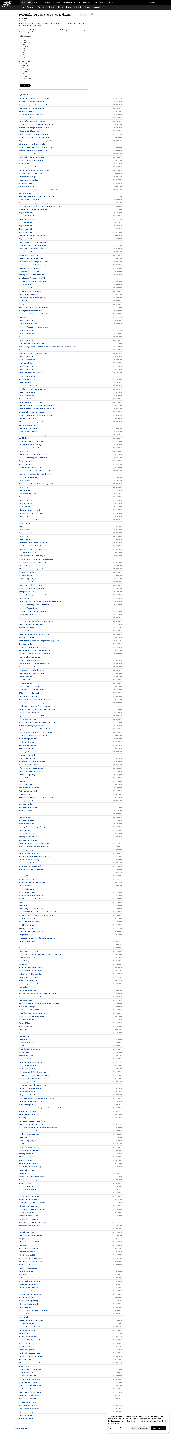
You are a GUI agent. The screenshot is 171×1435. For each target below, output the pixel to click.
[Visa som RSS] (92, 14)
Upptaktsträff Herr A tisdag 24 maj (30, 1281)
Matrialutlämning (24, 1333)
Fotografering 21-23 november (29, 1395)
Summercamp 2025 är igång (28, 177)
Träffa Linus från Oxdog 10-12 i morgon (32, 556)
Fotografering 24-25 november (29, 131)
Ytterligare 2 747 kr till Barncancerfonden (32, 1176)
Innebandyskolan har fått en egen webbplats (34, 588)
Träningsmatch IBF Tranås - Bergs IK (31, 971)
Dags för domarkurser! (26, 1343)
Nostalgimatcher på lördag (28, 1180)
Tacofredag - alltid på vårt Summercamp (32, 101)
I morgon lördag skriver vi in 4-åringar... (31, 412)
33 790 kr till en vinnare (26, 1020)
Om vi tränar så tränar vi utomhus (29, 788)
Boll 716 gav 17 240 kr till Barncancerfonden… (34, 1376)
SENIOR (36, 2)
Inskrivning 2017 (24, 1118)
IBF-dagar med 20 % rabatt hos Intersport (32, 1209)
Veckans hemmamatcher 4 (27, 333)
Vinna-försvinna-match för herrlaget (30, 445)
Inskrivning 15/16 (24, 1346)
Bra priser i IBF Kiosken (26, 778)
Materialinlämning (24, 905)
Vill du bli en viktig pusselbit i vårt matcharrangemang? (37, 938)
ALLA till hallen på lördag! (27, 1190)
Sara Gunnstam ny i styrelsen (28, 428)
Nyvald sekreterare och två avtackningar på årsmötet (36, 196)
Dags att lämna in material (27, 1297)
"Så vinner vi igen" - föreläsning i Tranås (32, 144)
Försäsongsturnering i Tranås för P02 (31, 1124)
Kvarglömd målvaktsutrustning (29, 1196)
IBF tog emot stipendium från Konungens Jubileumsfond (38, 1127)
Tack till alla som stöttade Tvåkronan (31, 520)
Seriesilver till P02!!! (25, 1039)
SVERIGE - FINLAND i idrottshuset (30, 1386)
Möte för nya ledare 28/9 (27, 1255)
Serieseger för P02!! (25, 1307)
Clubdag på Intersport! (26, 928)
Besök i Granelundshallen (27, 186)
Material (21, 902)
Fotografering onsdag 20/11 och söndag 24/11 (34, 843)
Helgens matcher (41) (26, 239)
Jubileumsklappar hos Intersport (29, 1219)
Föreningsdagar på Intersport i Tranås (31, 909)
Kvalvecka (22, 304)
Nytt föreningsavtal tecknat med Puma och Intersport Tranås (39, 1003)
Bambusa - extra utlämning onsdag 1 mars (33, 454)
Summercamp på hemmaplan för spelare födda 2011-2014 (38, 190)
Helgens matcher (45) (26, 226)
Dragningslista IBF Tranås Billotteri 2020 (32, 761)
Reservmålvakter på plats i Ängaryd (30, 585)
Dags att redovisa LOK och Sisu (29, 1379)
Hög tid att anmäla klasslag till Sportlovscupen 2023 (36, 484)
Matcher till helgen (25, 817)
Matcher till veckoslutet (26, 824)
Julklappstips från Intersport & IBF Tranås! (33, 1078)
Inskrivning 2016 (24, 1274)
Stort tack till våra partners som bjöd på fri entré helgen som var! (40, 641)
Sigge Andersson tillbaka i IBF (29, 271)
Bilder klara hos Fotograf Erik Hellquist (31, 343)
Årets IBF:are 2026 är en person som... (31, 115)
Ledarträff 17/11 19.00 (26, 1232)
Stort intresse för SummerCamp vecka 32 (32, 281)
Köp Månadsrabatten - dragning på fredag (33, 389)
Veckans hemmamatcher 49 (28, 356)
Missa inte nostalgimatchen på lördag (31, 1320)
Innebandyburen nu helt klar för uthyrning (32, 265)
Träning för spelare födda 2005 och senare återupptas (37, 709)
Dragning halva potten (26, 1291)
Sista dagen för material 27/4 (28, 1284)
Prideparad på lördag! (26, 850)
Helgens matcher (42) (26, 232)
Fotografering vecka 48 (26, 219)
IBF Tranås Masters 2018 (27, 958)
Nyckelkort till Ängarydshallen (29, 745)
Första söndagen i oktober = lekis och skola (33, 543)
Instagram (22, 1239)
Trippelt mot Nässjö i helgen (28, 1382)
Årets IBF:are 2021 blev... (27, 680)
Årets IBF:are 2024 (25, 284)
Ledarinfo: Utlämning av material (29, 657)
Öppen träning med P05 (26, 879)
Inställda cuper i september (28, 758)
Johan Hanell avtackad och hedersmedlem (33, 549)
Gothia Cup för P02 (25, 1059)
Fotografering (23, 935)
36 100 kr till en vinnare (26, 1212)
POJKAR (46, 2)
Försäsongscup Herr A (26, 863)
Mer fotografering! (25, 1229)
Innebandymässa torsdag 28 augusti (31, 160)
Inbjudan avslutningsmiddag (28, 1301)
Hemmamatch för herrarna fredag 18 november (34, 1222)
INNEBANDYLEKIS (84, 2)
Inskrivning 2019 (24, 876)
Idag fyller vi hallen (25, 490)
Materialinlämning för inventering (29, 696)
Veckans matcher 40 (25, 539)
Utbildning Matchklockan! (27, 1265)
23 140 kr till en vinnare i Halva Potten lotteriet (34, 899)
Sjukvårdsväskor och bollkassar (29, 1353)
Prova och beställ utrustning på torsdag (32, 252)
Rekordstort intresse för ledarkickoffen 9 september (36, 409)
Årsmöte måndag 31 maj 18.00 (29, 686)
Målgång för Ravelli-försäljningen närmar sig (33, 134)
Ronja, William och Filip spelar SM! (30, 974)
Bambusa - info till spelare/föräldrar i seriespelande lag (37, 471)
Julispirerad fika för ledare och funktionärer (33, 209)
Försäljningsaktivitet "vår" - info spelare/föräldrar (35, 314)
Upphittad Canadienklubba (28, 1337)
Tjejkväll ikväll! (23, 1317)
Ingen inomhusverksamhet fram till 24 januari (33, 716)
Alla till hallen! (23, 438)
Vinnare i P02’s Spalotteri (27, 1069)
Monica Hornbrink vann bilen (28, 180)
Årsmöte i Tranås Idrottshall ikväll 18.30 (32, 771)
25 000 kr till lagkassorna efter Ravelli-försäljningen (36, 124)
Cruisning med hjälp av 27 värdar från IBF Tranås (35, 105)
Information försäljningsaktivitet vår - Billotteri (34, 128)
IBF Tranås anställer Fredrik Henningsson (32, 1013)
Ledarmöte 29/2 (24, 1314)
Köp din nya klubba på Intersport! (30, 1134)
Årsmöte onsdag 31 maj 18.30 (29, 431)
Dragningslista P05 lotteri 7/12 (29, 837)
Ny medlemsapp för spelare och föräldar (32, 278)
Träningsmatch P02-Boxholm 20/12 (30, 1062)
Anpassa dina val (114, 1428)
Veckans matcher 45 (25, 516)
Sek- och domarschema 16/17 (29, 1242)
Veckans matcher (24, 480)
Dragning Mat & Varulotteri (27, 572)
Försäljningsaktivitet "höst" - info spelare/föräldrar (35, 386)
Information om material (27, 755)
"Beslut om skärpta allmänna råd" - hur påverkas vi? (36, 732)
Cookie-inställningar (21, 1428)
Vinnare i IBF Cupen (25, 1023)
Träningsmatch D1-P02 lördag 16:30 (30, 1101)
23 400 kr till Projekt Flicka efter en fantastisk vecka (36, 915)
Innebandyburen (24, 164)
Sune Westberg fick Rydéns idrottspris (31, 673)
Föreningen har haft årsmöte (28, 1131)
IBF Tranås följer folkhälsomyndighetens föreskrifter (36, 797)
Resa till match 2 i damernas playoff (31, 301)
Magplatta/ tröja (24, 1036)
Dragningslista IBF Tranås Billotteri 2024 (32, 275)
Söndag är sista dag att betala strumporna (33, 353)
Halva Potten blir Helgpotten (28, 379)
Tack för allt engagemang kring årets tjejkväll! (34, 1310)
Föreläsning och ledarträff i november (31, 513)
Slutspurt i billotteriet (25, 677)
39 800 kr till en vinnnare (26, 1144)
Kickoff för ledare (24, 565)
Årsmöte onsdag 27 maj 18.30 (29, 775)
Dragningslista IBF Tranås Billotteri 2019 (32, 882)
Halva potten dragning (26, 464)
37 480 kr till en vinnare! (26, 1323)
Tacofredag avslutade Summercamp (31, 173)
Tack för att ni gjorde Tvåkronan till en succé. (33, 846)
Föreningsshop (24, 526)
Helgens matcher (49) (26, 213)
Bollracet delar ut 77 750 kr (27, 833)
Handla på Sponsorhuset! (27, 1399)
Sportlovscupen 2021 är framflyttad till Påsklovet (35, 706)
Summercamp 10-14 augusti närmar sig (32, 108)
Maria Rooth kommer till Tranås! (29, 922)
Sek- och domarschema (27, 1091)
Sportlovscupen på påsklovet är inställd (32, 690)
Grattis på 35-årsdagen (26, 592)
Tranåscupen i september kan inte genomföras (34, 654)
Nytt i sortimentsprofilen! (27, 1114)
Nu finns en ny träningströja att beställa (32, 726)
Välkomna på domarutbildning (29, 860)
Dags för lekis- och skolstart (28, 154)
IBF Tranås (27, 2)
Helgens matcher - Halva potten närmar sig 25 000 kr (36, 141)
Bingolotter (22, 781)
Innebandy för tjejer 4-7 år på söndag (31, 895)
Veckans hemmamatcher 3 (27, 337)
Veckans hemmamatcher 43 (28, 392)
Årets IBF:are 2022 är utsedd (28, 552)
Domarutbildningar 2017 (27, 1105)
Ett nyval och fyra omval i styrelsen (30, 291)
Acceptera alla (158, 1428)
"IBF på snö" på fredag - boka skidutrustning (33, 458)
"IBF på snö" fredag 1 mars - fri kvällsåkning (33, 327)
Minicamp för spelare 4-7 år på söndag (32, 827)
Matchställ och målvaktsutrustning (30, 1356)
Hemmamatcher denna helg (28, 840)
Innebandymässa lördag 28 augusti (30, 660)
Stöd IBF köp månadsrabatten (29, 712)
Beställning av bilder (25, 363)
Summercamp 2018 (25, 1000)
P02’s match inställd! (25, 1052)
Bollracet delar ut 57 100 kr (27, 494)
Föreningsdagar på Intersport (28, 951)
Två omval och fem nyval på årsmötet (31, 768)
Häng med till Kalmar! (26, 1160)
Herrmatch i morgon (25, 810)
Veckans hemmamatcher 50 (28, 350)
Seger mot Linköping (26, 1412)
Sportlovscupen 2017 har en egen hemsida (33, 1203)
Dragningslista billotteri (26, 111)
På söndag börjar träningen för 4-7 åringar (33, 245)
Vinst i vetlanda (24, 1173)
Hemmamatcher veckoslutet (28, 807)
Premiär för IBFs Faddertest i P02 (29, 1327)
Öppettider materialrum (26, 742)
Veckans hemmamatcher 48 (28, 360)
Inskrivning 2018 (24, 964)
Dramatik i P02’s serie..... (27, 1056)
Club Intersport (23, 1137)
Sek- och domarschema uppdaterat (30, 1235)
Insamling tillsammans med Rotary (30, 311)
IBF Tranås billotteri (25, 794)
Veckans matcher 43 (25, 529)
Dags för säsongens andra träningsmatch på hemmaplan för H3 (40, 1108)
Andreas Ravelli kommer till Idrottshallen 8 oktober (35, 147)
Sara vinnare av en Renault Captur (30, 268)
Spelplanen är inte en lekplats (28, 324)
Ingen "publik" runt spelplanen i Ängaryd (32, 624)
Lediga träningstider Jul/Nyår (28, 1065)
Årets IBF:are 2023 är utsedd (28, 425)
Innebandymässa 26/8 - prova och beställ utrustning (36, 415)
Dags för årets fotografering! (28, 1248)
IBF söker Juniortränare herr (28, 1157)
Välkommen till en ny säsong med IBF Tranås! (34, 170)
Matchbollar (23, 1245)
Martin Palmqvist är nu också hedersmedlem (33, 546)
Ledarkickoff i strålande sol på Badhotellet (33, 248)
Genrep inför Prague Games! (28, 980)
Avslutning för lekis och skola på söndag (32, 441)
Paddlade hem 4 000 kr (26, 987)
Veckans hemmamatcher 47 (28, 366)
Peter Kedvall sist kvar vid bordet (29, 1389)
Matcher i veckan (24, 598)
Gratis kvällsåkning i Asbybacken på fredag (33, 203)
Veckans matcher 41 (25, 536)
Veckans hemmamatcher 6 (27, 320)
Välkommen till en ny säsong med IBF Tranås (34, 98)
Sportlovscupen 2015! (26, 1373)
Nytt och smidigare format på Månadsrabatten (34, 650)
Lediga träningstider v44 (27, 1082)
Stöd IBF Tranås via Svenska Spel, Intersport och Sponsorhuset (40, 954)
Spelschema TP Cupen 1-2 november (31, 931)
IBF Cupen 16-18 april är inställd (29, 693)
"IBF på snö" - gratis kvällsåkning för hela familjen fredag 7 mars (40, 206)
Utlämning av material (26, 1418)
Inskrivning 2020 (24, 752)
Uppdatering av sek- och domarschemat (32, 1085)
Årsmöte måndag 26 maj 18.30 (29, 199)
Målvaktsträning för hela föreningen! (31, 1261)
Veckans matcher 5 (25, 487)
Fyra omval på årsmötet (26, 889)
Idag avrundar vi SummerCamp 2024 (31, 258)
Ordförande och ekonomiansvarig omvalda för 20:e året (37, 993)
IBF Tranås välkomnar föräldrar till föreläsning (34, 1278)
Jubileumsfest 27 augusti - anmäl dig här (32, 562)
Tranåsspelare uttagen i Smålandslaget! (32, 1121)
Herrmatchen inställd (25, 1183)
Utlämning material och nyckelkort (30, 1111)
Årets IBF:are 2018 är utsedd (28, 990)
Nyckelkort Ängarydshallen (28, 739)
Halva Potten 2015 (25, 1359)
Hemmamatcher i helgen (27, 628)
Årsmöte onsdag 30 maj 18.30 (29, 1010)
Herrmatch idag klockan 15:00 (29, 1199)
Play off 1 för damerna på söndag (30, 1167)
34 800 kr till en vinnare (26, 925)
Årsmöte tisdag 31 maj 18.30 (28, 579)
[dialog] (137, 1422)
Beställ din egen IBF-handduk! (29, 984)
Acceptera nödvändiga (140, 1428)
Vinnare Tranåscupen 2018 (27, 941)
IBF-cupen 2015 (24, 1366)
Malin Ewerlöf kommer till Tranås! (30, 997)
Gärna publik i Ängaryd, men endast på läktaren (34, 595)
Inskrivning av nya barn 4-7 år (28, 167)
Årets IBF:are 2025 (25, 193)
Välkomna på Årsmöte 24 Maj (28, 1288)
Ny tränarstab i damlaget (27, 1007)
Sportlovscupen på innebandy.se (30, 1369)
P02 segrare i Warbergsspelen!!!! (29, 1147)
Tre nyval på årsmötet (26, 118)
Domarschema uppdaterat (27, 1402)
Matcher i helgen (24, 618)
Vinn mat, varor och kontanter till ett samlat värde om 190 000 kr (40, 601)
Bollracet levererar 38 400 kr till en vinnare (32, 1072)
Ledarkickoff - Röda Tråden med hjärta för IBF (34, 157)
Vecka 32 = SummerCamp (27, 418)
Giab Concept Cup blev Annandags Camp (32, 298)
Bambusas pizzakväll (26, 317)
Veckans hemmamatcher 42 (28, 396)
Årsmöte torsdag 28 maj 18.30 (29, 1350)
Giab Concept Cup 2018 (26, 1026)
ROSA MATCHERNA (25, 222)
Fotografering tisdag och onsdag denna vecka (34, 634)
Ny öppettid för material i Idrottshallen (31, 869)
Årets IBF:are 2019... (25, 886)
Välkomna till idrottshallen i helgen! (30, 1088)
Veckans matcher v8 (25, 461)
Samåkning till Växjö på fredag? (29, 1340)
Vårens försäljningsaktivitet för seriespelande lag (35, 474)
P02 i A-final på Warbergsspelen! (29, 1150)
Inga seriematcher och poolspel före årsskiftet (34, 729)
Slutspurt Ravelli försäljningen (29, 216)
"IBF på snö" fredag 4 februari (28, 608)
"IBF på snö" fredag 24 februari (29, 477)
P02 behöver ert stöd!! (26, 1042)
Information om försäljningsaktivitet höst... (33, 235)
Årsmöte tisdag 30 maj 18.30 (28, 1141)
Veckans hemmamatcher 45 (28, 376)
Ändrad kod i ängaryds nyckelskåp (30, 866)
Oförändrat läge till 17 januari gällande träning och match (37, 722)
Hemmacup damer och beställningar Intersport (34, 856)
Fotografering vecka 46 (26, 382)
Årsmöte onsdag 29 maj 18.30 (29, 294)
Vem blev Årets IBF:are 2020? (28, 765)
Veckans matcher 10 (25, 451)
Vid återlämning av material (28, 791)
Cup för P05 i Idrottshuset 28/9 (29, 853)
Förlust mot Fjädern (25, 1415)
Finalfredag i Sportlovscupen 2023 (30, 467)
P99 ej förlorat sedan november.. (29, 1304)
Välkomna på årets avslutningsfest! (30, 1363)
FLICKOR (56, 2)
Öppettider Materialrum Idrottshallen (31, 967)
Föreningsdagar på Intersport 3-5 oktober (32, 242)
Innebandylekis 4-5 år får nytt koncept (31, 1016)
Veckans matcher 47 (25, 500)
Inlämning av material (26, 582)
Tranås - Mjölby (24, 961)
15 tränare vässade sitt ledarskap (30, 448)
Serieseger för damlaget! (27, 1170)
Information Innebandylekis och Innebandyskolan (35, 405)
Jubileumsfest (23, 1193)
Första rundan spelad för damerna (30, 1392)
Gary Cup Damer (24, 948)
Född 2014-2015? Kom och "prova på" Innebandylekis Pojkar (39, 912)
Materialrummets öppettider (28, 1268)
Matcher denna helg (25, 830)
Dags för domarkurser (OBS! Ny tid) (30, 1258)
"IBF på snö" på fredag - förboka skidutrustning (34, 605)
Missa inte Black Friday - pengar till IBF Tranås (34, 1075)
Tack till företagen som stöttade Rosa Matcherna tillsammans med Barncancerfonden (47, 347)
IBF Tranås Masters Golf (27, 748)
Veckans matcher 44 (25, 523)
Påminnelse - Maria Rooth (27, 918)
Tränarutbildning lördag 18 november (31, 402)
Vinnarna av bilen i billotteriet (28, 667)
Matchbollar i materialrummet (28, 1225)
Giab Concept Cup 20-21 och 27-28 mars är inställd (35, 699)
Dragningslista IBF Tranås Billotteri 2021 (32, 670)
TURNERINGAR (99, 2)
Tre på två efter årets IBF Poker (29, 1216)
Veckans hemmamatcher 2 (27, 340)
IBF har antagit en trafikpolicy (28, 1163)
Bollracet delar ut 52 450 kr (27, 719)
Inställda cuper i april (25, 784)
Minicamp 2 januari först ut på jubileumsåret (33, 611)
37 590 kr (22, 1046)
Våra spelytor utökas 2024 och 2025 (31, 373)
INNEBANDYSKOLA (69, 2)
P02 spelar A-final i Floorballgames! (30, 1294)
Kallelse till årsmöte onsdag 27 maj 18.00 (32, 121)
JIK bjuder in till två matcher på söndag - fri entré (35, 137)
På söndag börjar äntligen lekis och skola (32, 647)
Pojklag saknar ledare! (26, 1271)
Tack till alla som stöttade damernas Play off (33, 435)
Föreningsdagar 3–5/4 (26, 1029)
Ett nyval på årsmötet (26, 575)
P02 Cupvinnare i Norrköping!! (28, 1206)
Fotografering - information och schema (32, 1095)
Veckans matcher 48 (25, 497)
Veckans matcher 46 (25, 507)
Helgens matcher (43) (26, 229)
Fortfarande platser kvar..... (27, 1252)
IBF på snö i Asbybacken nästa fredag (31, 703)
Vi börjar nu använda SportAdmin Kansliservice (34, 663)
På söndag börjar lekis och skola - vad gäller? (34, 735)
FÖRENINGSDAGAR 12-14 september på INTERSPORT (36, 1098)
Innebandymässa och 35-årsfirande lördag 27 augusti (36, 559)
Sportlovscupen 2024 (26, 330)
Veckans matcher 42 (25, 533)
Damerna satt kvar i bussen (28, 1405)
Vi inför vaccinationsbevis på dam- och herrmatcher (36, 621)
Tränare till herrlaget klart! (27, 288)
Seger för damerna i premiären (29, 1408)
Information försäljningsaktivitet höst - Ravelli (34, 150)
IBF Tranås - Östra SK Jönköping (29, 1049)
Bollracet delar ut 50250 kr (27, 614)
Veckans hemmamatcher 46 (28, 369)
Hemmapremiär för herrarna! (28, 399)
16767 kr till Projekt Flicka (27, 1186)
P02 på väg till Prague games (28, 977)
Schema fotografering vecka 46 (29, 510)
